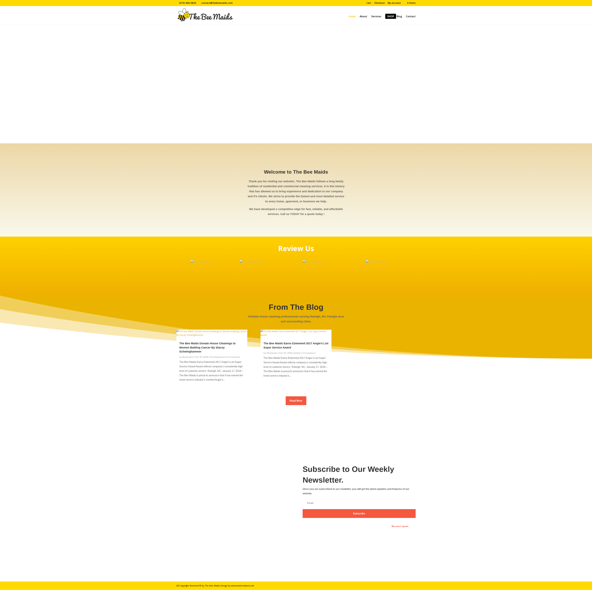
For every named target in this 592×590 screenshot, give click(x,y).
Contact (411, 16)
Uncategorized (217, 357)
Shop (390, 16)
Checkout (379, 3)
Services (376, 16)
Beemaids (188, 357)
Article (297, 353)
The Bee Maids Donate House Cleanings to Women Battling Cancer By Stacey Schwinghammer (207, 347)
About (363, 16)
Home (352, 16)
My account (394, 3)
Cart (368, 3)
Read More (296, 400)
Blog (399, 16)
